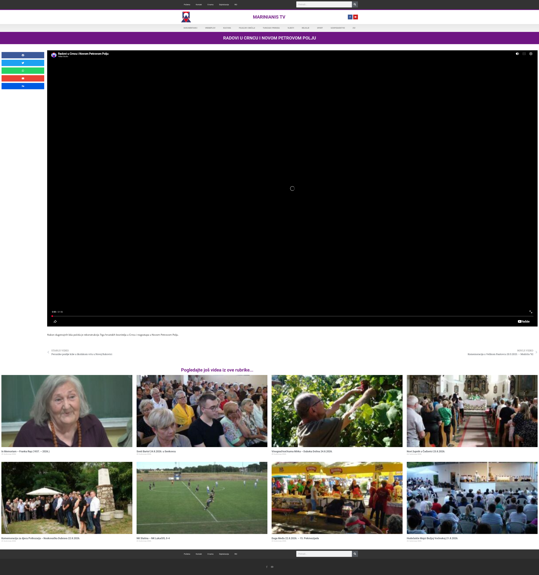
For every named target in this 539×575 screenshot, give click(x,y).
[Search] (355, 4)
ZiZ (354, 28)
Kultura (227, 28)
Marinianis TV (269, 17)
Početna (187, 5)
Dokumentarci (190, 28)
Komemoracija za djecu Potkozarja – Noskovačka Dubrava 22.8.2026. (40, 538)
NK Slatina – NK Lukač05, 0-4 (153, 538)
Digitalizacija (224, 5)
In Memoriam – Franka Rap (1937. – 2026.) (25, 451)
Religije (305, 28)
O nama (210, 5)
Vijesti (291, 28)
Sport (320, 28)
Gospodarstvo (338, 28)
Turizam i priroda (271, 28)
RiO (236, 5)
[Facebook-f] (350, 17)
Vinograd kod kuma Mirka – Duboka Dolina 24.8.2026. (302, 451)
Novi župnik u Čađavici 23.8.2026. (426, 451)
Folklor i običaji (247, 28)
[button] (23, 55)
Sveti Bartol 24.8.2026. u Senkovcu (156, 451)
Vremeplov (210, 28)
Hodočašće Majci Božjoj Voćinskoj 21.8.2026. (432, 538)
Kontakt (199, 5)
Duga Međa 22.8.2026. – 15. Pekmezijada (295, 538)
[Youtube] (355, 17)
